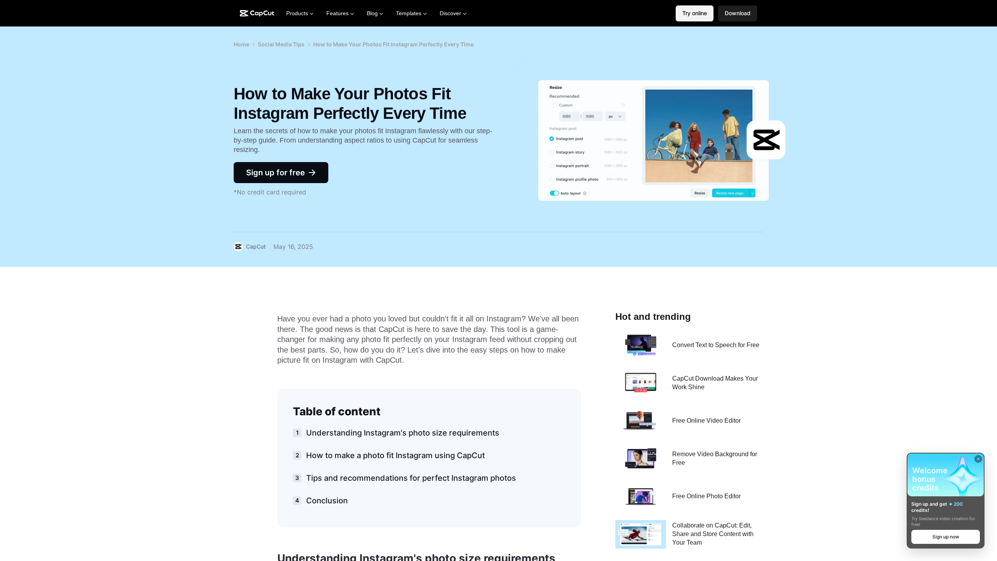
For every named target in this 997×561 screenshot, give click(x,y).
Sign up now (945, 537)
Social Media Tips (281, 44)
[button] (737, 13)
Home (241, 44)
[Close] (978, 459)
